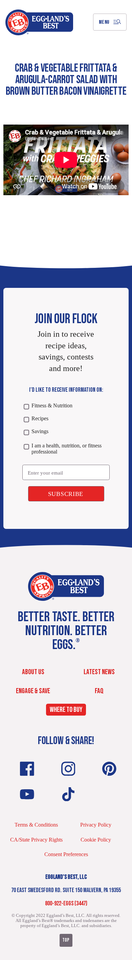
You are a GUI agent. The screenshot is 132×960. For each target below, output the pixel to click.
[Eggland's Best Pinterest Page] (109, 768)
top (65, 940)
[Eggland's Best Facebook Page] (27, 768)
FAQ (99, 691)
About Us (33, 672)
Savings (39, 431)
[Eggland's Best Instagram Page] (68, 768)
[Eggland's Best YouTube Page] (27, 794)
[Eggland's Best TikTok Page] (68, 794)
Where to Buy (66, 709)
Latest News (99, 672)
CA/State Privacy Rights (36, 840)
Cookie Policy (96, 840)
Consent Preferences (66, 854)
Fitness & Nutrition (51, 405)
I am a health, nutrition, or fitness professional (66, 449)
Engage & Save (33, 691)
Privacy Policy (95, 825)
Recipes (39, 418)
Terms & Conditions (36, 825)
